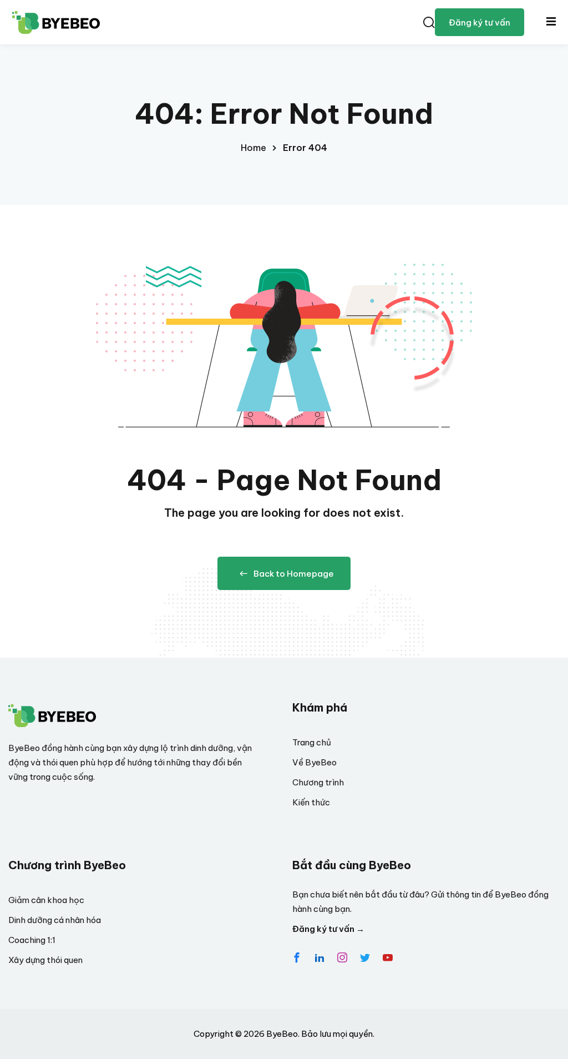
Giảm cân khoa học (46, 900)
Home (253, 147)
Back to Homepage (293, 573)
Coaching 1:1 (31, 940)
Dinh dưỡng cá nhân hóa (54, 920)
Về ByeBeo (314, 762)
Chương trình (318, 782)
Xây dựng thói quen (45, 960)
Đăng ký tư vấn (479, 22)
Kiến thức (311, 802)
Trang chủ (311, 742)
